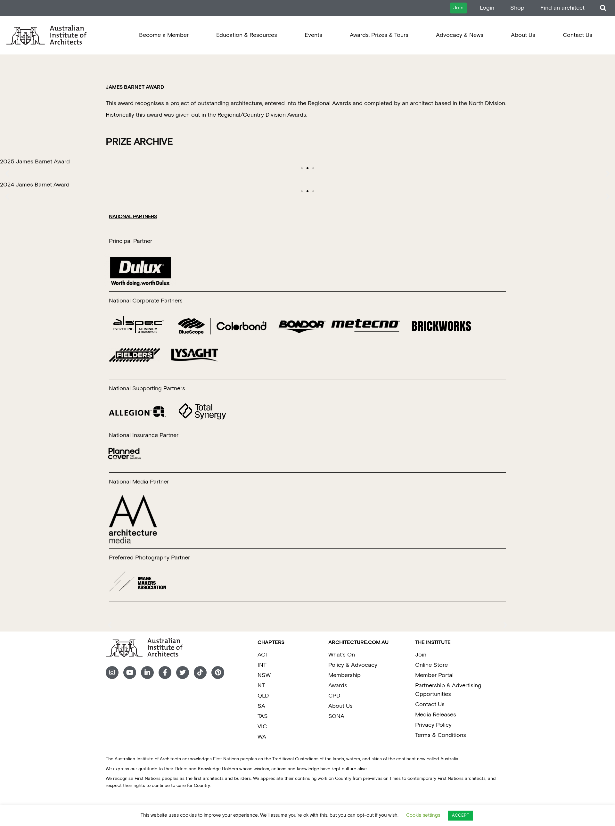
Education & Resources (246, 35)
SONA (336, 716)
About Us (523, 35)
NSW (264, 675)
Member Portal (434, 675)
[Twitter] (182, 672)
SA (261, 706)
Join (420, 654)
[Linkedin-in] (147, 672)
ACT (263, 654)
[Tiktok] (200, 672)
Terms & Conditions (440, 735)
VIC (262, 726)
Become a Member (164, 35)
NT (261, 685)
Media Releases (435, 714)
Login (487, 8)
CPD (334, 695)
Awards (337, 685)
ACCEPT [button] (460, 815)
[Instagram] (112, 672)
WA (262, 736)
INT (262, 665)
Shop (517, 8)
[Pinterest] (217, 672)
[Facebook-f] (165, 672)
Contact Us (577, 35)
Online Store (431, 665)
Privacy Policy (433, 725)
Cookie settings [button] (423, 815)
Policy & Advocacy (352, 665)
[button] (603, 8)
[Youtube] (129, 672)
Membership (344, 675)
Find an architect (562, 8)
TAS (263, 716)
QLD (263, 695)
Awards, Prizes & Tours (379, 35)
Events (313, 35)
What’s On (341, 654)
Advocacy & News (459, 35)
